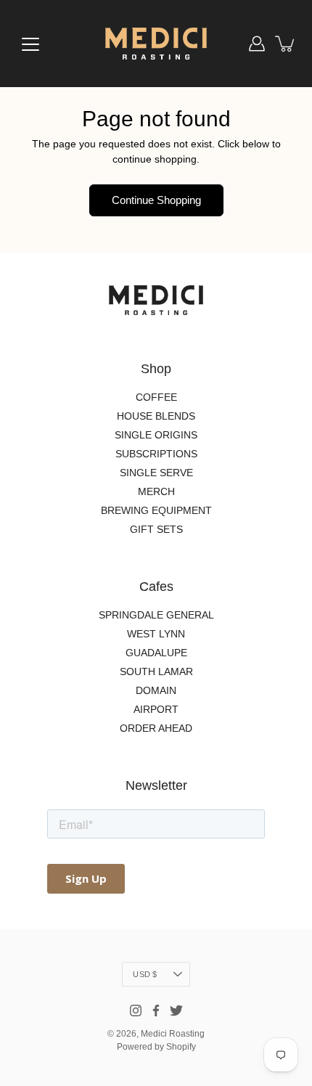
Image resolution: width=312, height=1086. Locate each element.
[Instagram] (135, 1010)
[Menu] (30, 44)
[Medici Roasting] (156, 43)
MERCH (156, 491)
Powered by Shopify (156, 1047)
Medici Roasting (173, 1034)
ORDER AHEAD (156, 728)
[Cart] (285, 43)
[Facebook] (156, 1010)
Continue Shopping (156, 200)
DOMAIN (156, 690)
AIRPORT (156, 709)
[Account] (256, 43)
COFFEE (156, 397)
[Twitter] (176, 1010)
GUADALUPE (156, 652)
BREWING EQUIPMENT (156, 510)
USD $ (145, 974)
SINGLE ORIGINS (156, 435)
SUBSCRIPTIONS (156, 454)
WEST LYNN (156, 634)
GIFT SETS (156, 529)
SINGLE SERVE (156, 472)
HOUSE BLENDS (156, 416)
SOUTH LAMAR (156, 671)
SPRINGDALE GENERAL (156, 615)
